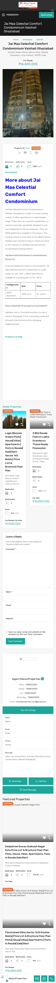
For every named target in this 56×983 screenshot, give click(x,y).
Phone (8, 741)
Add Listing (46, 15)
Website (9, 618)
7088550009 (12, 15)
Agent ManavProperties (26, 678)
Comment (11, 549)
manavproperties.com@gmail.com (31, 701)
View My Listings (28, 710)
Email (9, 605)
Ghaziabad (27, 39)
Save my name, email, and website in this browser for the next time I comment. (27, 633)
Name (9, 592)
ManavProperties (18, 978)
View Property (28, 834)
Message (9, 753)
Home (15, 39)
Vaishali (39, 39)
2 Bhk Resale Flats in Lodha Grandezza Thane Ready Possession (41, 441)
